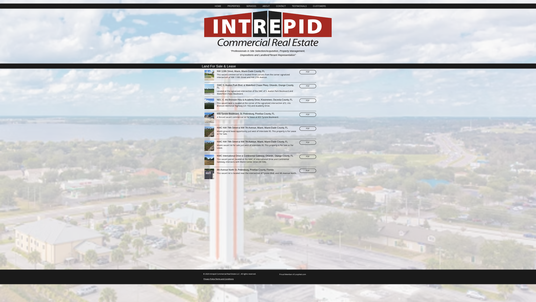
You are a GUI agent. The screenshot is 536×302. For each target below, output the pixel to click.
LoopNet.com (300, 274)
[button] (307, 72)
